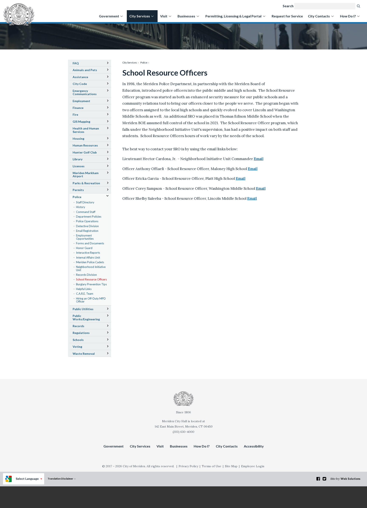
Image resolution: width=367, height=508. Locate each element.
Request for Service (287, 16)
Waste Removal (84, 353)
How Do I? (348, 16)
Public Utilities (83, 309)
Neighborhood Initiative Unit (91, 268)
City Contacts (319, 16)
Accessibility (254, 446)
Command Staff (85, 212)
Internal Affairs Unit (88, 257)
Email (258, 158)
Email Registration (87, 230)
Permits (78, 190)
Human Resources (85, 145)
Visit (163, 16)
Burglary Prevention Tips (91, 284)
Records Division (86, 274)
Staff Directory (85, 202)
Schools (84, 340)
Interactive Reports (88, 252)
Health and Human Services (86, 130)
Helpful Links (84, 289)
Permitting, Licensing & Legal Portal (233, 16)
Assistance (80, 77)
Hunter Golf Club (91, 152)
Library (83, 159)
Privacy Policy (188, 466)
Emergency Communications (85, 92)
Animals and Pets (85, 70)
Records (78, 326)
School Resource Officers (91, 279)
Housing (78, 138)
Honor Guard (84, 248)
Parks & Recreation (86, 183)
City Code (86, 84)
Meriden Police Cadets (90, 262)
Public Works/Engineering (86, 317)
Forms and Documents (90, 243)
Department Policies (88, 216)
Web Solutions (350, 478)
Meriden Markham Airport (86, 175)
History (80, 207)
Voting (77, 346)
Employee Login (252, 466)
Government (109, 16)
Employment (81, 101)
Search (288, 6)
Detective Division (87, 226)
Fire (75, 114)
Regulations (81, 333)
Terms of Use (211, 466)
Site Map (231, 466)
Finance (78, 108)
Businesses (186, 16)
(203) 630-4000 (183, 432)
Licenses (79, 166)
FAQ (76, 63)
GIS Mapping (87, 122)
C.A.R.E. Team (84, 293)
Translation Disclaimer (60, 478)
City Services (139, 16)
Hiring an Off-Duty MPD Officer (91, 300)
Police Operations (87, 221)
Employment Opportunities (85, 237)
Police (143, 62)
